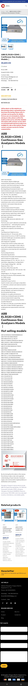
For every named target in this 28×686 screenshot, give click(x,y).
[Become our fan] (2, 603)
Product (3, 615)
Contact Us (18, 615)
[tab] (6, 96)
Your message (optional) (7, 650)
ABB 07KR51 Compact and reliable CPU (19, 528)
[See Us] (11, 603)
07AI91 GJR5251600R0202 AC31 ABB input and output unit (7, 530)
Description (6, 96)
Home (3, 11)
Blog (2, 618)
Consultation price (9, 99)
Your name (3, 626)
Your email (3, 634)
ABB (7, 11)
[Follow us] (6, 603)
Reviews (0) (5, 103)
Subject (2, 642)
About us (17, 611)
